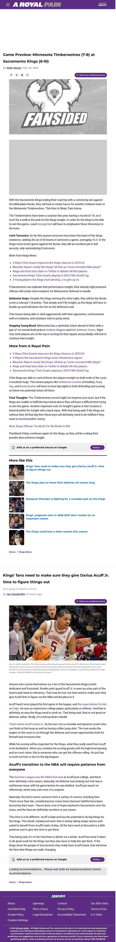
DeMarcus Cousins (70, 382)
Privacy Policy (66, 909)
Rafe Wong (14, 67)
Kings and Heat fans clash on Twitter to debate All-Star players (50, 271)
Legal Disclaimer (43, 914)
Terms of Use (99, 909)
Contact (62, 903)
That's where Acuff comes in (26, 724)
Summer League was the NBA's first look (39, 777)
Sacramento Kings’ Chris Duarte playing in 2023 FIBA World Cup (51, 275)
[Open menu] (8, 4)
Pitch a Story (40, 909)
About (11, 903)
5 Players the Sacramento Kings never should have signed (47, 357)
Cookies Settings (18, 920)
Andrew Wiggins (56, 329)
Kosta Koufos (28, 386)
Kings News (25, 552)
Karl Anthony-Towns (83, 329)
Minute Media (22, 928)
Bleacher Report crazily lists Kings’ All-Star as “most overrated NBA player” (57, 267)
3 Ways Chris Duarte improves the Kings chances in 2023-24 (48, 262)
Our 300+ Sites (99, 903)
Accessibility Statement (72, 914)
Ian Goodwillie (16, 594)
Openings (38, 903)
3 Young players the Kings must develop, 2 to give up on (46, 279)
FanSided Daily (17, 909)
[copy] (27, 75)
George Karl (45, 224)
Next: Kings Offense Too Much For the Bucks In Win (39, 426)
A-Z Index (96, 914)
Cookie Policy (16, 914)
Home (12, 552)
